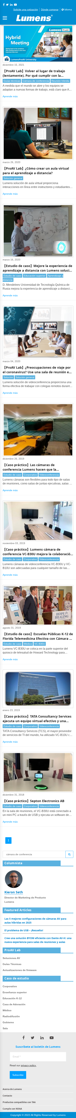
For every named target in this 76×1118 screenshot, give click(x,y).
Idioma (68, 9)
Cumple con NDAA (12, 1108)
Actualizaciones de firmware (20, 970)
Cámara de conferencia (36, 80)
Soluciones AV (11, 958)
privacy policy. (28, 1065)
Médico (28, 643)
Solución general (13, 178)
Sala (5, 1028)
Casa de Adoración (14, 1004)
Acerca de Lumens (12, 1089)
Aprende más (10, 96)
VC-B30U (39, 643)
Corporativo (30, 474)
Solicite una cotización (25, 9)
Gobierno (8, 1022)
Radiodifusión (11, 1016)
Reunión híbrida (60, 80)
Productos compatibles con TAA (19, 1102)
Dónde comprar (50, 9)
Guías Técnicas (12, 964)
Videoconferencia (49, 474)
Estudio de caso (12, 275)
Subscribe (18, 1075)
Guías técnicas (12, 80)
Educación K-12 (12, 998)
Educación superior (34, 275)
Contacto (7, 1095)
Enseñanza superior (15, 992)
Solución (8, 377)
